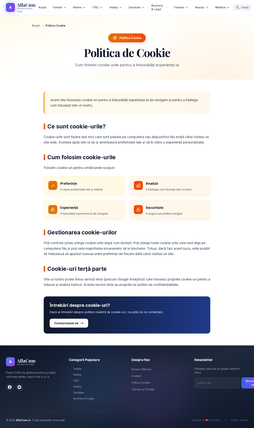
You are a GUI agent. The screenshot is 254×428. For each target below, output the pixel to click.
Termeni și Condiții (142, 389)
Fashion (179, 7)
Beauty (199, 7)
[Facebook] (9, 387)
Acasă (42, 7)
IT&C (95, 7)
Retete (77, 7)
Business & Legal (157, 7)
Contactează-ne (66, 323)
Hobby (114, 7)
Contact (136, 376)
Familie (57, 7)
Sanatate (135, 7)
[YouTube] (19, 387)
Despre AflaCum (141, 369)
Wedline (220, 7)
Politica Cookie (140, 382)
